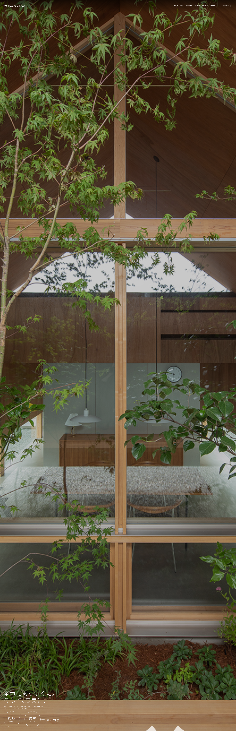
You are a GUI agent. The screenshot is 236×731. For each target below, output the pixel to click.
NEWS (176, 5)
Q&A (217, 5)
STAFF (212, 5)
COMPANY (205, 5)
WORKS (197, 5)
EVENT (182, 5)
